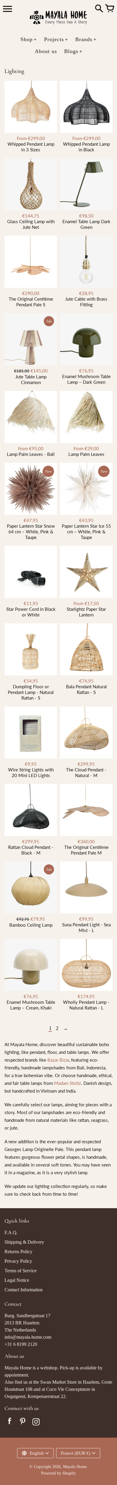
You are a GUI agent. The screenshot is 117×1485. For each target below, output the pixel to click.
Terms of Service (20, 1270)
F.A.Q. (11, 1232)
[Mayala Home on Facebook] (9, 1422)
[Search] (99, 8)
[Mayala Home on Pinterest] (23, 1422)
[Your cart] (109, 8)
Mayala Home (75, 1466)
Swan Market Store (58, 1382)
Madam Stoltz (67, 1083)
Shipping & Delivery (24, 1242)
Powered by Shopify (58, 1473)
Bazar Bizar (58, 1060)
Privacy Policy (18, 1261)
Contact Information (23, 1289)
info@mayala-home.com (27, 1337)
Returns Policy (18, 1251)
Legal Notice (16, 1280)
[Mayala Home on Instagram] (36, 1422)
